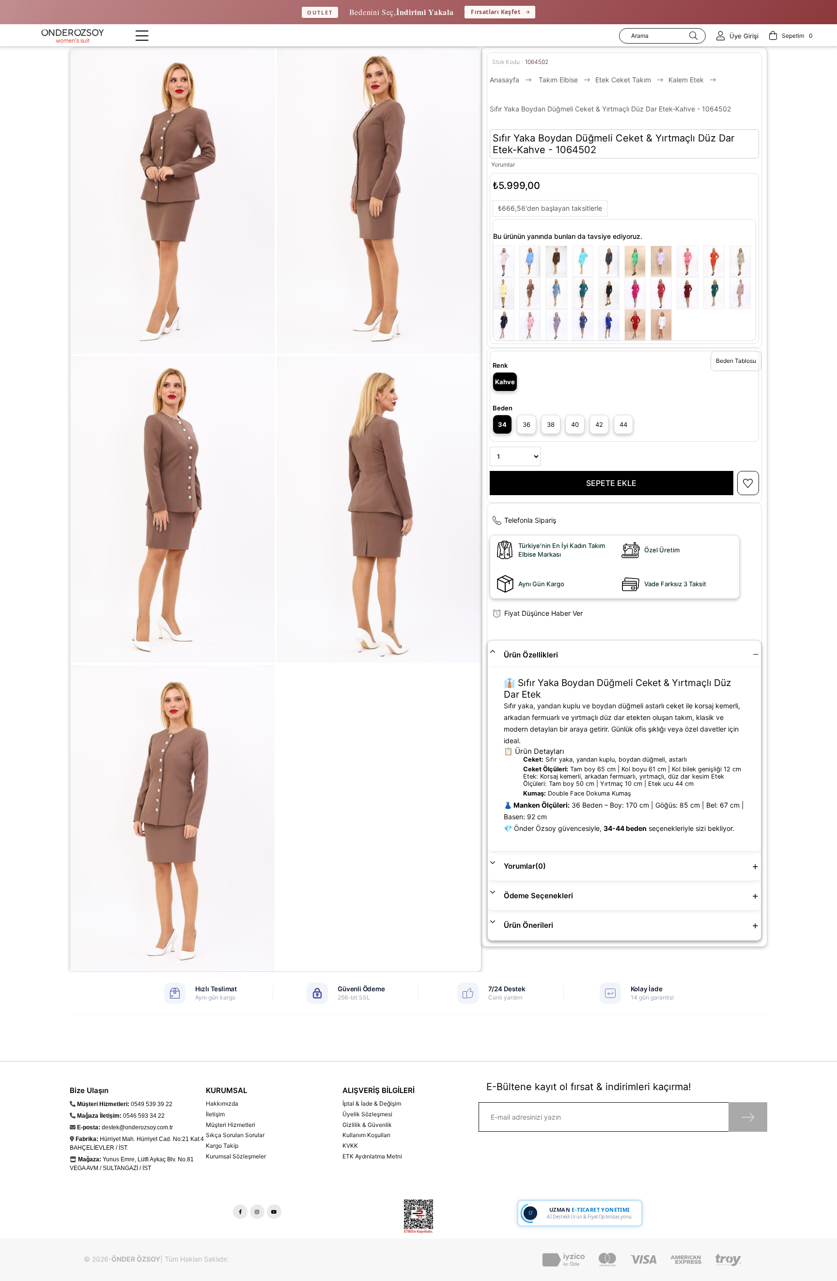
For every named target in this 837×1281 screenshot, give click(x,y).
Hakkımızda (222, 1103)
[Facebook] (240, 1211)
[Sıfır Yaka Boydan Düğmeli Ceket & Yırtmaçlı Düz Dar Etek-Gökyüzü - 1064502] (532, 261)
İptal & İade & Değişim (371, 1103)
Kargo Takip (222, 1145)
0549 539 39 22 (151, 1104)
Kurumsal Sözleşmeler (236, 1156)
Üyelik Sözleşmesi (367, 1114)
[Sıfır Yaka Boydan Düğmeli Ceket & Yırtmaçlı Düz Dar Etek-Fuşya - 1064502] (637, 293)
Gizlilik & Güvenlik (367, 1124)
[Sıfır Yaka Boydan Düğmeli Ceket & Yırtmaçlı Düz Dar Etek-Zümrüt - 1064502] (716, 293)
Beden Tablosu (736, 360)
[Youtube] (274, 1211)
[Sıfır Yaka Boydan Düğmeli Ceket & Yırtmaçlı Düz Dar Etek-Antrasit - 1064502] (558, 325)
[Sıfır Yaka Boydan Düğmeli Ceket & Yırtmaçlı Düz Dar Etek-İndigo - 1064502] (585, 325)
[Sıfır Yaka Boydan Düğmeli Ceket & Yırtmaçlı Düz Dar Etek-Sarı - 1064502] (506, 293)
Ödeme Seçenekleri (538, 895)
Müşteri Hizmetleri (230, 1124)
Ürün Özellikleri (531, 654)
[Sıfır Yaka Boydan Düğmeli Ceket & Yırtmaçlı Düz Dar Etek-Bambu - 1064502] (742, 261)
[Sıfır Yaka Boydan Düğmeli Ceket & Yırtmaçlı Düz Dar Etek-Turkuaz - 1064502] (585, 261)
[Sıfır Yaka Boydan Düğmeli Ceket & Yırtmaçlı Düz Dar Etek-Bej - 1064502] (506, 261)
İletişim (215, 1114)
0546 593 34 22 (144, 1115)
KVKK (350, 1145)
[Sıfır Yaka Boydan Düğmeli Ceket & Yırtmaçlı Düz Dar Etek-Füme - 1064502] (611, 261)
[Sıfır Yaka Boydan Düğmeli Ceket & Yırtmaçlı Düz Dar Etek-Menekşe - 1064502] (664, 261)
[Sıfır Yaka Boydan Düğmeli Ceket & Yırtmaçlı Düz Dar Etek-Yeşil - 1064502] (637, 261)
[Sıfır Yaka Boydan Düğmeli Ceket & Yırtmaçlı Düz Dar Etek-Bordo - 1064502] (690, 293)
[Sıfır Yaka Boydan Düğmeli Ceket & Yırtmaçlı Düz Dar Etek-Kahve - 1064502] (532, 293)
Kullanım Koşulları (366, 1135)
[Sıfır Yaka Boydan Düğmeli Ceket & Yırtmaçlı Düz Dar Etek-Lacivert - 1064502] (506, 325)
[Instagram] (257, 1211)
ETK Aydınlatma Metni (372, 1156)
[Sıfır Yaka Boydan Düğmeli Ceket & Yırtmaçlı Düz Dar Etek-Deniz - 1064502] (558, 293)
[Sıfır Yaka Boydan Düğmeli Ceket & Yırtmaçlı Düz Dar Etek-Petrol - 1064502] (585, 293)
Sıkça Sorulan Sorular (235, 1135)
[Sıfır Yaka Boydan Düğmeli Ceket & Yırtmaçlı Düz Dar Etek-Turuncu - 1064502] (716, 261)
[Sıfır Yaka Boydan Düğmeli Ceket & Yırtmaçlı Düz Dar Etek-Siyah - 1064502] (611, 293)
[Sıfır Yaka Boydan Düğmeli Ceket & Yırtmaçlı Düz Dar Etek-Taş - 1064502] (742, 293)
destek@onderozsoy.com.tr (137, 1127)
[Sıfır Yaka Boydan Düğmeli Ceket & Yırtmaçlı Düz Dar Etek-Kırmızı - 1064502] (637, 325)
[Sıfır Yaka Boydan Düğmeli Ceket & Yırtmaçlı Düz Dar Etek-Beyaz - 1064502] (664, 325)
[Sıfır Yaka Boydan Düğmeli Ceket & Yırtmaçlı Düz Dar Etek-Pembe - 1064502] (690, 261)
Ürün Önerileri (528, 925)
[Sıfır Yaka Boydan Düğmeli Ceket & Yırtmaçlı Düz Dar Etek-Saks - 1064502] (611, 325)
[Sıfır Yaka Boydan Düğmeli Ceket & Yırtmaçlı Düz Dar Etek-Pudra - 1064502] (532, 325)
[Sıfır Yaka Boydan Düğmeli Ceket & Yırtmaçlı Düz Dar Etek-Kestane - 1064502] (558, 261)
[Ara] (693, 36)
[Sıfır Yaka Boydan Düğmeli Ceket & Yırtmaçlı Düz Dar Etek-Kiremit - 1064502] (664, 293)
